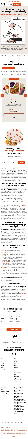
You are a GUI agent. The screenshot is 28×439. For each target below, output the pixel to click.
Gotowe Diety (4, 360)
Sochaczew (10, 433)
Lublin (17, 430)
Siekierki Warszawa (19, 316)
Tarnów (20, 433)
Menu (14, 117)
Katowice (23, 429)
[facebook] (12, 354)
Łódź (19, 430)
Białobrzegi (2, 315)
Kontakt (15, 413)
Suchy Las (18, 323)
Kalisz (20, 429)
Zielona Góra (14, 436)
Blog (2, 389)
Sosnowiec (13, 433)
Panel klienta (4, 387)
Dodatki (2, 363)
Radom (18, 431)
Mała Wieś (11, 315)
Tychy (25, 433)
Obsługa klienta (17, 384)
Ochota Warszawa (12, 319)
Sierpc (17, 318)
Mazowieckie (19, 55)
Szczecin (17, 433)
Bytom (14, 427)
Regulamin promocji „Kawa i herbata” (20, 403)
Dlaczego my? (4, 384)
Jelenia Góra (17, 429)
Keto (15, 369)
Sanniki (17, 315)
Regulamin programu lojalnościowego (18, 394)
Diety (15, 358)
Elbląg (5, 429)
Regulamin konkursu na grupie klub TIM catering (19, 400)
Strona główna (4, 55)
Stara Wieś (18, 321)
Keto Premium (17, 362)
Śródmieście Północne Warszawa (21, 319)
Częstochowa (21, 427)
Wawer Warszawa (19, 326)
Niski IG (7, 293)
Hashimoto (23, 293)
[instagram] (15, 354)
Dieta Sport (4, 260)
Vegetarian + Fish (18, 380)
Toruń (23, 433)
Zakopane (23, 434)
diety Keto (24, 205)
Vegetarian (16, 378)
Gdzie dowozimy (17, 386)
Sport (15, 371)
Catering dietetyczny (11, 55)
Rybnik (25, 431)
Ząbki (26, 434)
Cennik (2, 365)
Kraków (5, 430)
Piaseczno (6, 431)
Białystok (2, 427)
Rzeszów (3, 433)
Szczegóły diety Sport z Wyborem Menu (13, 119)
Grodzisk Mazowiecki (4, 323)
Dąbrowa (2, 318)
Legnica (12, 430)
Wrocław (17, 434)
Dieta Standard (5, 252)
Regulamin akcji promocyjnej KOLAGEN (19, 409)
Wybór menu (3, 362)
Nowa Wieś (11, 318)
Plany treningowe (4, 393)
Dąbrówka (2, 319)
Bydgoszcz (11, 427)
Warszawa (18, 324)
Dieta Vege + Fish (6, 267)
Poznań (11, 431)
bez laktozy (19, 295)
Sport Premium (17, 372)
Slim (15, 363)
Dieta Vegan (5, 272)
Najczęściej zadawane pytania (18, 388)
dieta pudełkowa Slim (18, 194)
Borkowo (2, 316)
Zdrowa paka (3, 369)
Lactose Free (17, 381)
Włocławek (10, 434)
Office (15, 365)
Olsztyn (23, 430)
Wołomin (14, 434)
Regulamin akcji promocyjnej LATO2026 (19, 406)
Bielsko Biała (7, 427)
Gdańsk (7, 429)
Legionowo (8, 430)
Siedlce (6, 433)
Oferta (2, 358)
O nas (2, 386)
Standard (16, 367)
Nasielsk (10, 316)
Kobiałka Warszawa (4, 326)
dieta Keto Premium (5, 206)
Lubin (14, 430)
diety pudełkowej (16, 168)
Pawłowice (11, 321)
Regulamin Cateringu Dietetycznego (18, 391)
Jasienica (2, 324)
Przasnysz (10, 326)
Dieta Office (4, 255)
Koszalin (2, 430)
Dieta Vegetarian (6, 263)
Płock (10, 323)
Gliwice (13, 429)
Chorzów (17, 427)
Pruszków (10, 324)
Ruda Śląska (21, 431)
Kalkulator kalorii (5, 391)
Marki (21, 430)
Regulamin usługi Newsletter (18, 397)
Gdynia (10, 429)
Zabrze (20, 434)
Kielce (26, 429)
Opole (26, 430)
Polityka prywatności (18, 411)
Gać (1, 321)
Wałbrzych (2, 434)
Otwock (3, 431)
